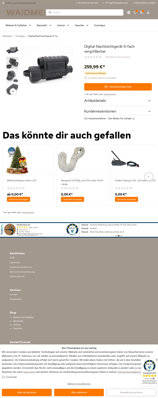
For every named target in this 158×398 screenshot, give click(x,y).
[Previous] (13, 48)
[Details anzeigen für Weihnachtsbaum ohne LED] (17, 159)
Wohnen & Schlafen (23, 317)
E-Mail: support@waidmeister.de (20, 3)
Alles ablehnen (79, 392)
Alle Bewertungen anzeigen (117, 57)
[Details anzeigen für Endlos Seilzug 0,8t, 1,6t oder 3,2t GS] (125, 159)
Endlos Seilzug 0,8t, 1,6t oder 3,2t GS (135, 180)
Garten (17, 324)
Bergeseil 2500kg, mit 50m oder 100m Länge (82, 182)
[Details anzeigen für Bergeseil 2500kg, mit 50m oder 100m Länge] (71, 159)
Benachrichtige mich (120, 86)
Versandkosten (109, 94)
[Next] (13, 91)
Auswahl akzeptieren (131, 392)
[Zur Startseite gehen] (24, 12)
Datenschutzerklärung (129, 372)
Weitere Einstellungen (79, 383)
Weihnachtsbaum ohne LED (21, 180)
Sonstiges (20, 36)
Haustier (17, 328)
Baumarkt (18, 321)
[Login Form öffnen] (148, 12)
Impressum (29, 372)
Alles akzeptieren (26, 392)
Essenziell (11, 377)
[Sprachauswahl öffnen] (129, 12)
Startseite (7, 36)
